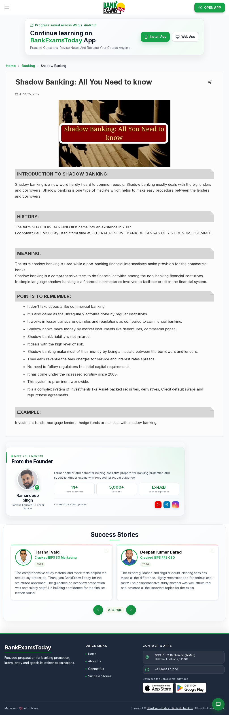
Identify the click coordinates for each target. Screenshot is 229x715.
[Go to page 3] (131, 610)
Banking (28, 66)
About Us (94, 661)
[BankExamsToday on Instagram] (175, 504)
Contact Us (96, 669)
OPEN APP (212, 7)
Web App (188, 36)
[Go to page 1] (98, 610)
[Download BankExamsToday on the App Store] (158, 688)
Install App (158, 36)
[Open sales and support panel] (218, 704)
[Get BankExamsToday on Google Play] (190, 688)
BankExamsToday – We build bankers (170, 708)
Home (11, 66)
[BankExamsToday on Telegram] (166, 504)
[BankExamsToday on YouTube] (158, 504)
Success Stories (99, 676)
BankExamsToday (27, 647)
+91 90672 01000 (166, 669)
